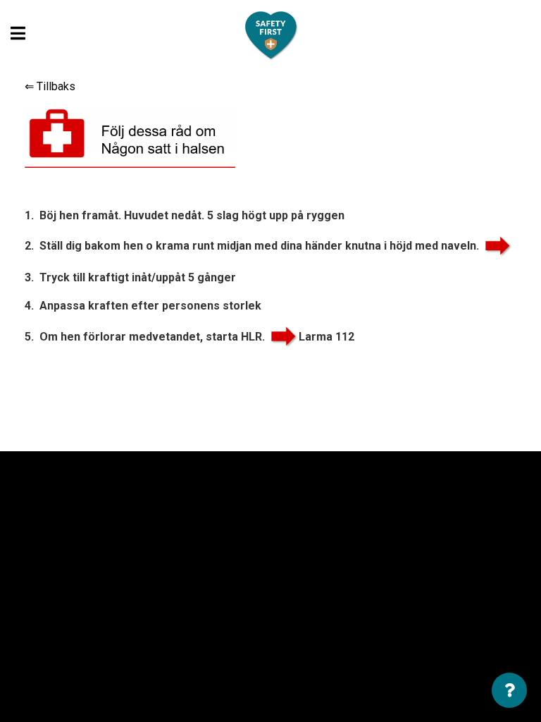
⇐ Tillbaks (50, 86)
